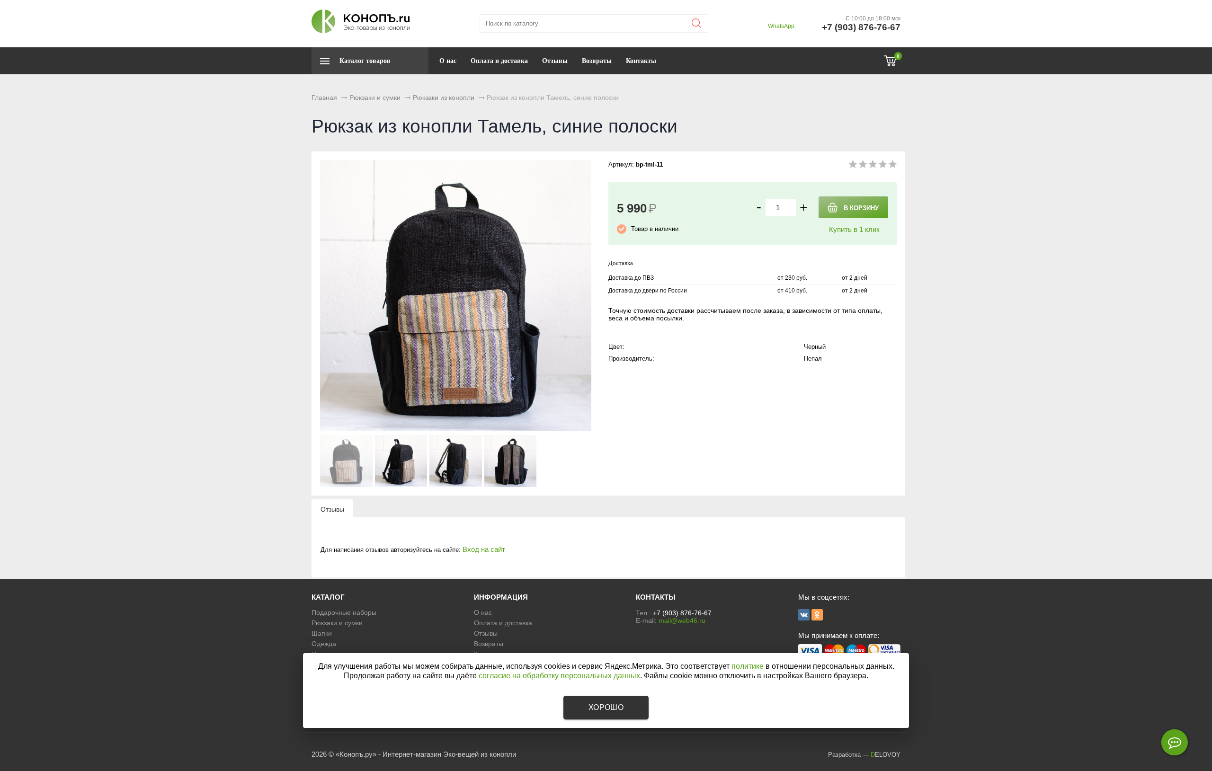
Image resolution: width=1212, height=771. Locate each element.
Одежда (324, 643)
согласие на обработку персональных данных (559, 676)
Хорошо (606, 707)
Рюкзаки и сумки (337, 623)
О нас (447, 60)
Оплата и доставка (499, 60)
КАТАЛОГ (328, 597)
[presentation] (332, 509)
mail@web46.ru (682, 620)
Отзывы (555, 60)
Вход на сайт (484, 549)
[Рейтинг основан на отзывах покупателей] (873, 166)
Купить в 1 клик (854, 229)
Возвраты (597, 60)
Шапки (322, 633)
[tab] (332, 508)
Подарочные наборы (344, 612)
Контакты (641, 60)
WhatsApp (781, 26)
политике (747, 666)
